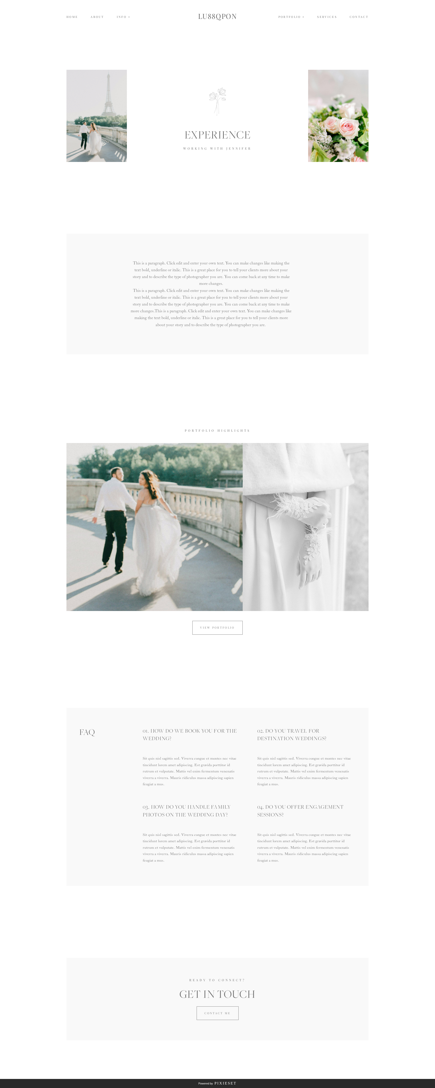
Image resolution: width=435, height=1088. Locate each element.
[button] (124, 16)
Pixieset (225, 1083)
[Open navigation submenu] (303, 17)
